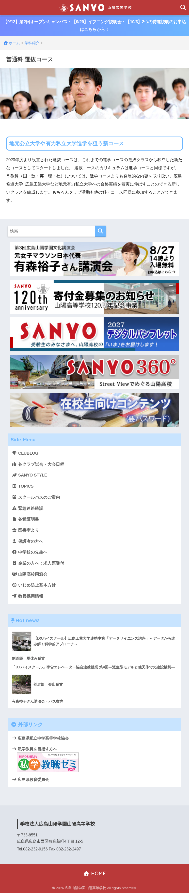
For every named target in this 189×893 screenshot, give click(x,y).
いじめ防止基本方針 (36, 585)
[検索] (100, 231)
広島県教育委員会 (33, 779)
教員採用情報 (30, 596)
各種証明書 (28, 519)
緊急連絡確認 (30, 508)
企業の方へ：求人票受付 (40, 563)
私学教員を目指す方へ (37, 749)
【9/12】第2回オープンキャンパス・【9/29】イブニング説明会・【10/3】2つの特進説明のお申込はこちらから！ (94, 25)
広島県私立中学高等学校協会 (43, 738)
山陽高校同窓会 (32, 574)
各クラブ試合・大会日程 (40, 464)
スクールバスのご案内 (38, 497)
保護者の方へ (30, 541)
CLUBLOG (27, 453)
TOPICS (25, 486)
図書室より (28, 530)
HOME (98, 873)
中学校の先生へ (32, 552)
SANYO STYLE (32, 475)
